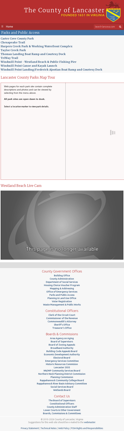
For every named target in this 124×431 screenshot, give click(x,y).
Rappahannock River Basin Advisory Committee (62, 383)
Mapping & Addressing (62, 288)
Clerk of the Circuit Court (61, 315)
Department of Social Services (62, 282)
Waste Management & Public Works (62, 304)
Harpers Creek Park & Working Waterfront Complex (36, 46)
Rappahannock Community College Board (62, 380)
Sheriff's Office (62, 324)
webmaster (89, 422)
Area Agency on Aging (62, 338)
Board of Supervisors (62, 341)
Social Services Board (62, 387)
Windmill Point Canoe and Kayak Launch (29, 65)
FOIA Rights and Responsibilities (87, 428)
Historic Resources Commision (62, 364)
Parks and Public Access (61, 295)
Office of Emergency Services (61, 291)
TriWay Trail (9, 58)
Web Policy (63, 428)
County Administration (62, 278)
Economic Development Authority (62, 354)
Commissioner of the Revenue (62, 318)
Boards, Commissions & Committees (62, 413)
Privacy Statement (30, 428)
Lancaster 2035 (62, 367)
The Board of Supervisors (61, 400)
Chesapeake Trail (13, 42)
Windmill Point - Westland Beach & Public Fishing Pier (38, 61)
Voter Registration (62, 301)
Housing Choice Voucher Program (62, 285)
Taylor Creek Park (13, 50)
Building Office (62, 275)
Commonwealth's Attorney (62, 321)
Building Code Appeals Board (61, 351)
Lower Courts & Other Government (61, 410)
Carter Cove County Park (17, 38)
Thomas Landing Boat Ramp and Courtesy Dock (33, 54)
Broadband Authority (62, 348)
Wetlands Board (61, 390)
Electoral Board (61, 357)
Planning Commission (62, 377)
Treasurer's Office (62, 328)
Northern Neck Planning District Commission (61, 374)
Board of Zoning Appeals (62, 344)
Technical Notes (49, 428)
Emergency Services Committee (62, 361)
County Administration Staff (62, 407)
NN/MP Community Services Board (62, 370)
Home (9, 26)
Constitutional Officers (62, 403)
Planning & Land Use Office (61, 298)
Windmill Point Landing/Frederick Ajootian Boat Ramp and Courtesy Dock (51, 69)
